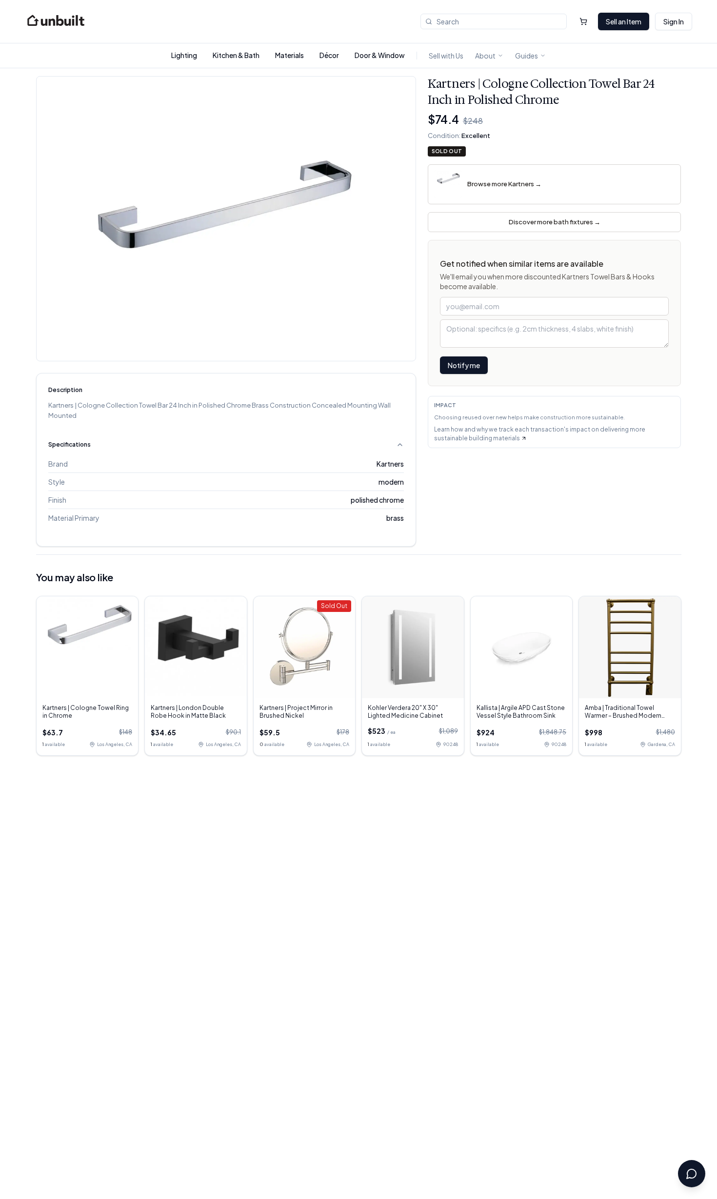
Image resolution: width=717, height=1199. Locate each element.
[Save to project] (401, 91)
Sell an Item (623, 21)
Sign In (673, 21)
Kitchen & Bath (236, 55)
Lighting (184, 55)
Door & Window (380, 55)
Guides (526, 55)
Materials (289, 55)
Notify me (464, 365)
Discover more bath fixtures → (554, 222)
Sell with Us (446, 55)
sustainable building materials (477, 438)
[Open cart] (583, 21)
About (485, 55)
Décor (329, 55)
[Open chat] (691, 1173)
